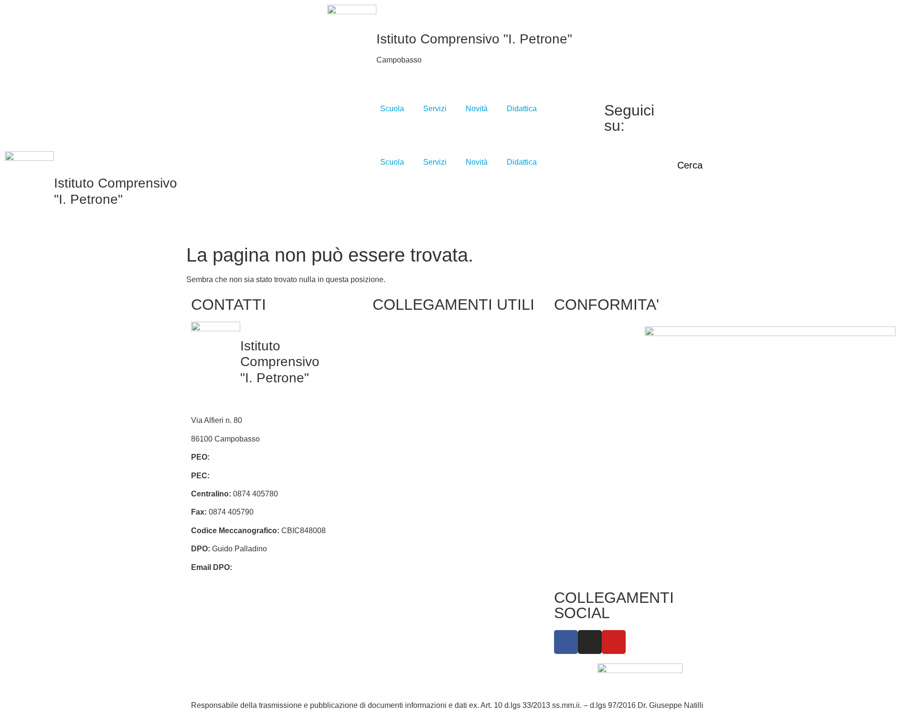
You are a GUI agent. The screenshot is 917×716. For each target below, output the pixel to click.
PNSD (474, 422)
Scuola (392, 109)
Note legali (577, 399)
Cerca (690, 165)
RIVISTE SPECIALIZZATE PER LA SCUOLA (493, 391)
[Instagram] (695, 120)
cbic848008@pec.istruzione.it (262, 476)
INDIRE (390, 477)
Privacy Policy (583, 332)
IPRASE (477, 362)
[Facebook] (695, 108)
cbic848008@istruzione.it (255, 457)
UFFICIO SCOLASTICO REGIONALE (402, 410)
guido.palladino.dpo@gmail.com (289, 567)
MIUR (387, 362)
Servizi (435, 109)
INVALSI (391, 458)
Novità (477, 109)
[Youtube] (695, 131)
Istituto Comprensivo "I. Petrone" (474, 39)
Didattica (522, 109)
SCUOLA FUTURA (496, 469)
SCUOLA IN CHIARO (413, 440)
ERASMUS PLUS (407, 495)
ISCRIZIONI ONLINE (412, 380)
